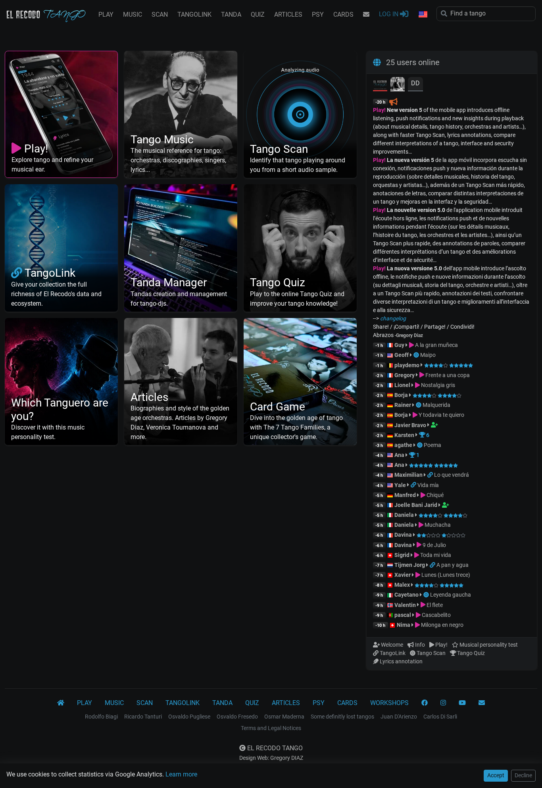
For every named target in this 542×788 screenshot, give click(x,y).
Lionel (402, 385)
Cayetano (406, 594)
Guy (399, 345)
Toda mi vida (435, 555)
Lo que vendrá (451, 475)
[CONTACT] (366, 15)
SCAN (160, 14)
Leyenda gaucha (450, 594)
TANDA (231, 14)
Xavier (403, 575)
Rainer (402, 405)
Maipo (428, 355)
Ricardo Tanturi (143, 716)
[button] (422, 14)
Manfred (405, 495)
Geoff (401, 355)
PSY (318, 14)
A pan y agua (452, 565)
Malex (402, 585)
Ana (399, 455)
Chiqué (434, 495)
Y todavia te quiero (440, 415)
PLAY (105, 14)
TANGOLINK (194, 14)
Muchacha (437, 525)
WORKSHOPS (389, 703)
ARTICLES (288, 14)
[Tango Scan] (416, 355)
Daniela (404, 515)
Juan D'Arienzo (399, 716)
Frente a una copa (447, 375)
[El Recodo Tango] (61, 703)
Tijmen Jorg (409, 565)
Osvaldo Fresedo (237, 716)
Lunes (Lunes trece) (445, 575)
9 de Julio (433, 545)
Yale (400, 485)
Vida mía (428, 485)
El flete (434, 605)
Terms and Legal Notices (271, 728)
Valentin (405, 605)
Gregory (404, 375)
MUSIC (132, 14)
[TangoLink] (430, 475)
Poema (432, 445)
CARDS (343, 14)
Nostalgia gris (437, 385)
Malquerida (436, 405)
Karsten (404, 435)
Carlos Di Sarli (440, 716)
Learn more (181, 774)
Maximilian (408, 475)
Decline (523, 775)
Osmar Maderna (284, 716)
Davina (403, 535)
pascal (402, 615)
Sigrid (401, 555)
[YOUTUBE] (462, 703)
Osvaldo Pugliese (189, 716)
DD (415, 83)
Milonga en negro (441, 625)
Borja (401, 395)
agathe (403, 445)
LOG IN (389, 14)
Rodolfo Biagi (101, 716)
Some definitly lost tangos (342, 716)
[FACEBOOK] (424, 703)
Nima (403, 625)
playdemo (406, 365)
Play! (379, 110)
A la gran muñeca (436, 345)
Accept (495, 775)
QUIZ (258, 14)
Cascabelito (436, 615)
